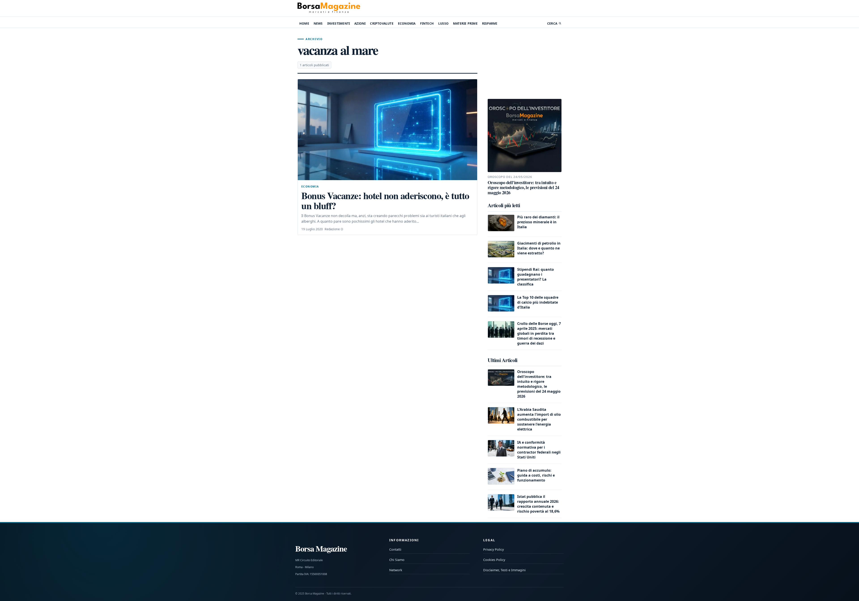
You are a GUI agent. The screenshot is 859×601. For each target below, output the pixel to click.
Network (395, 570)
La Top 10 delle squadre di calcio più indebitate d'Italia (537, 302)
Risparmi (489, 23)
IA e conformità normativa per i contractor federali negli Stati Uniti (539, 450)
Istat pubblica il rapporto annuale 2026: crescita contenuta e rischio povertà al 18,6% (538, 504)
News (318, 23)
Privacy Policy (493, 549)
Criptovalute (381, 23)
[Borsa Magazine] (329, 8)
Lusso (443, 23)
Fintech (427, 23)
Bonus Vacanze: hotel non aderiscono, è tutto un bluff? (385, 201)
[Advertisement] (524, 64)
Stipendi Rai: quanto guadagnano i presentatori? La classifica (535, 277)
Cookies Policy (494, 560)
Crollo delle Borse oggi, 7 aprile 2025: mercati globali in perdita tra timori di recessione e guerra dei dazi (539, 333)
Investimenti (338, 23)
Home (304, 23)
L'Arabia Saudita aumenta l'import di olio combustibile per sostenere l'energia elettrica (539, 419)
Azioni (360, 23)
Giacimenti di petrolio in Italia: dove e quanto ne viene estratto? (539, 248)
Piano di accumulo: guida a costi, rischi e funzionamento (536, 475)
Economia (407, 23)
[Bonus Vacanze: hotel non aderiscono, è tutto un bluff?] (387, 129)
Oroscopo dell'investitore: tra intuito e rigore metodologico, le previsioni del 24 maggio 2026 (539, 384)
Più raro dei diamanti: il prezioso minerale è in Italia (538, 222)
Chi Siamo (396, 560)
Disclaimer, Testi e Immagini (504, 570)
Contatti (395, 549)
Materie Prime (465, 23)
